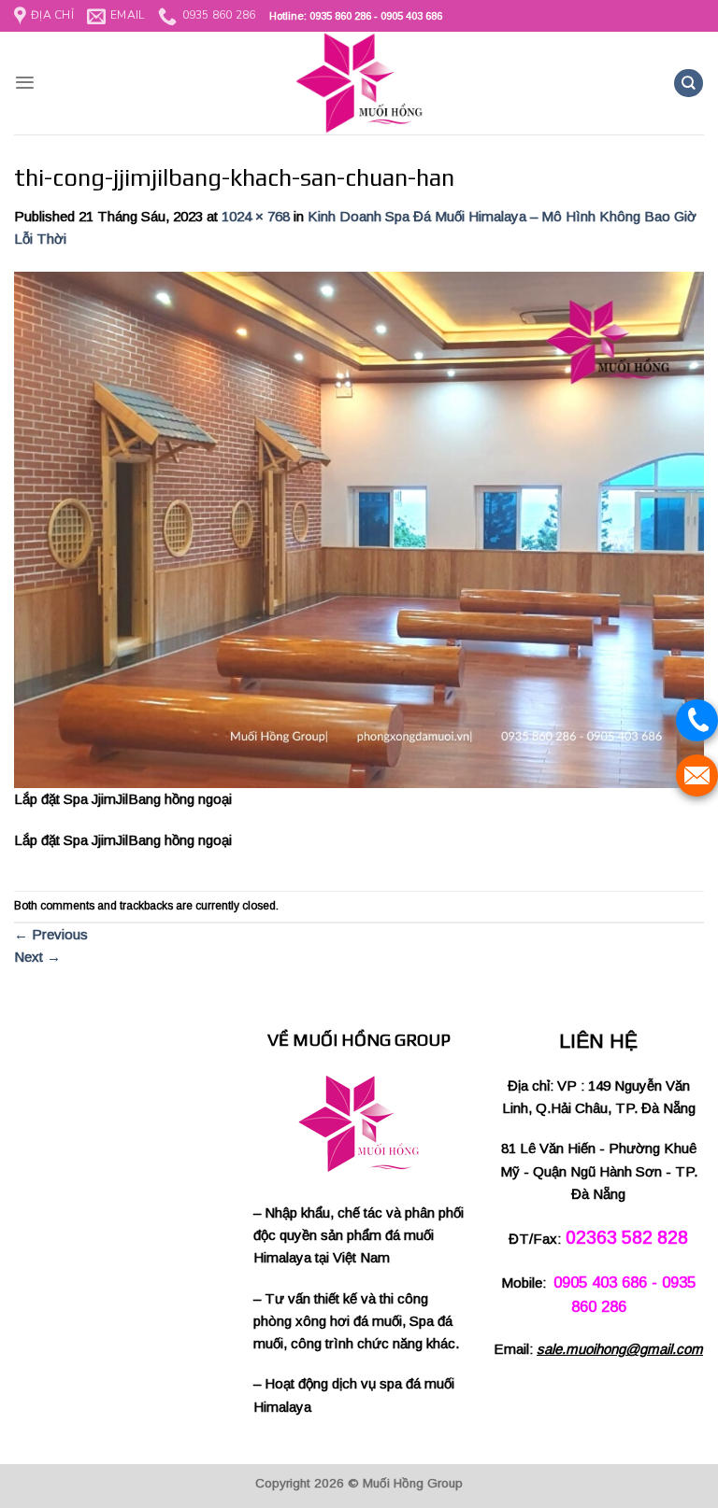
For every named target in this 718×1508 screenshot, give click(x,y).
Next (37, 957)
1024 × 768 (256, 216)
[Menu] (25, 83)
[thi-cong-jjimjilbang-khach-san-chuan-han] (359, 528)
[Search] (688, 83)
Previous (51, 934)
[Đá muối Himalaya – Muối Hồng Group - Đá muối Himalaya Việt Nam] (359, 83)
